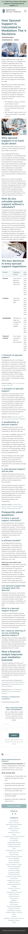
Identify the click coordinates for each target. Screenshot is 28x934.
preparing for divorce (14, 910)
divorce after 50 (14, 852)
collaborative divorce (14, 842)
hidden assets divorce (14, 884)
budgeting (14, 830)
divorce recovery (14, 862)
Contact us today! (14, 806)
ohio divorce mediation (14, 906)
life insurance (14, 898)
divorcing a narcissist (14, 866)
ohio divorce (14, 904)
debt (14, 848)
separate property (14, 920)
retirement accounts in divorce (14, 918)
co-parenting (14, 840)
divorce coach (14, 854)
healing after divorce (14, 880)
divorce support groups (14, 864)
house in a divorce (14, 888)
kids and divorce (14, 894)
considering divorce (14, 846)
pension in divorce (14, 908)
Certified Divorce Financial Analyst (12, 682)
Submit (14, 735)
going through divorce (7, 39)
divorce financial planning (14, 856)
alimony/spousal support (7, 37)
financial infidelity (14, 872)
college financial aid (14, 844)
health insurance (14, 882)
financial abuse (14, 868)
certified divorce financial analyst (14, 836)
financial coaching (14, 870)
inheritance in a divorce (14, 892)
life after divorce (14, 896)
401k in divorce (14, 822)
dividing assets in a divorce (14, 850)
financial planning (14, 874)
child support (14, 838)
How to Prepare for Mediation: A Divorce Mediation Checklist (12, 691)
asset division (14, 826)
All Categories (14, 820)
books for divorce (14, 828)
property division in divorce (14, 912)
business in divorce (14, 832)
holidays (14, 886)
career (14, 834)
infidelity (14, 890)
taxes (14, 922)
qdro (14, 914)
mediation (16, 39)
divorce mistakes (14, 860)
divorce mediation (14, 858)
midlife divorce (14, 902)
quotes (14, 916)
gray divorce (14, 878)
